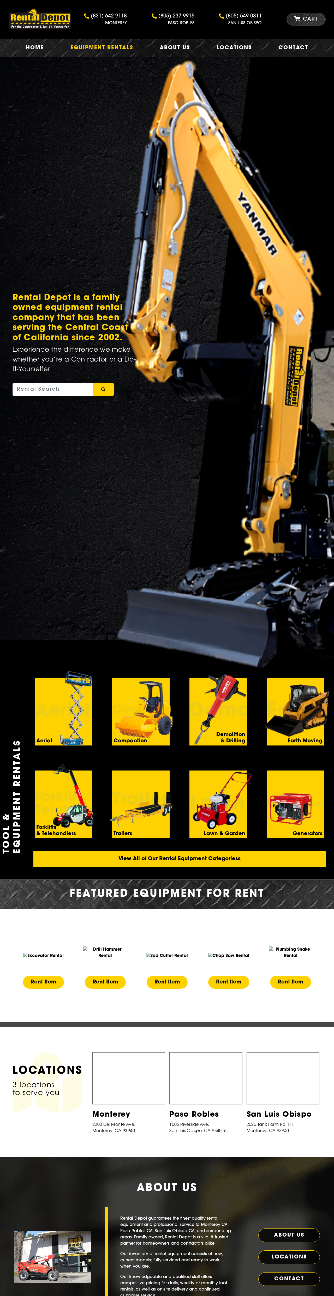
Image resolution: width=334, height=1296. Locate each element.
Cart (309, 19)
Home (35, 48)
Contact (293, 48)
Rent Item (43, 982)
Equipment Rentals (101, 48)
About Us (175, 48)
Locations (234, 48)
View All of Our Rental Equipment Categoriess (179, 858)
